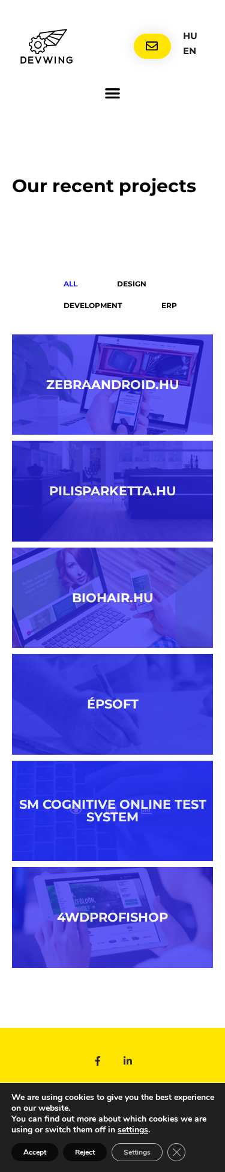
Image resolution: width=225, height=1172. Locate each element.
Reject (85, 1152)
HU (190, 35)
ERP (169, 305)
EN (189, 50)
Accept (34, 1152)
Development (93, 305)
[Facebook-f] (97, 1061)
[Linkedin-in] (127, 1061)
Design (131, 283)
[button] (112, 92)
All (70, 283)
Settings (137, 1152)
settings (133, 1130)
